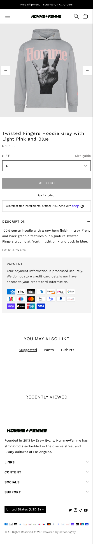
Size (6, 156)
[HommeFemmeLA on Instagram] (75, 510)
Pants (49, 350)
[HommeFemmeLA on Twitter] (70, 510)
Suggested (28, 350)
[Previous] (5, 70)
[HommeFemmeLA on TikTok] (80, 510)
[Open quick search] (76, 16)
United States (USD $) (23, 509)
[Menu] (8, 16)
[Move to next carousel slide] (88, 410)
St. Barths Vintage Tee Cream (65, 434)
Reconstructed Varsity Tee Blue (25, 434)
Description (14, 221)
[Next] (87, 70)
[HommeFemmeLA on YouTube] (86, 510)
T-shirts (67, 350)
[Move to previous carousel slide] (4, 410)
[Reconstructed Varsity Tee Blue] (26, 404)
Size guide (83, 156)
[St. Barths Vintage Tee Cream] (69, 404)
